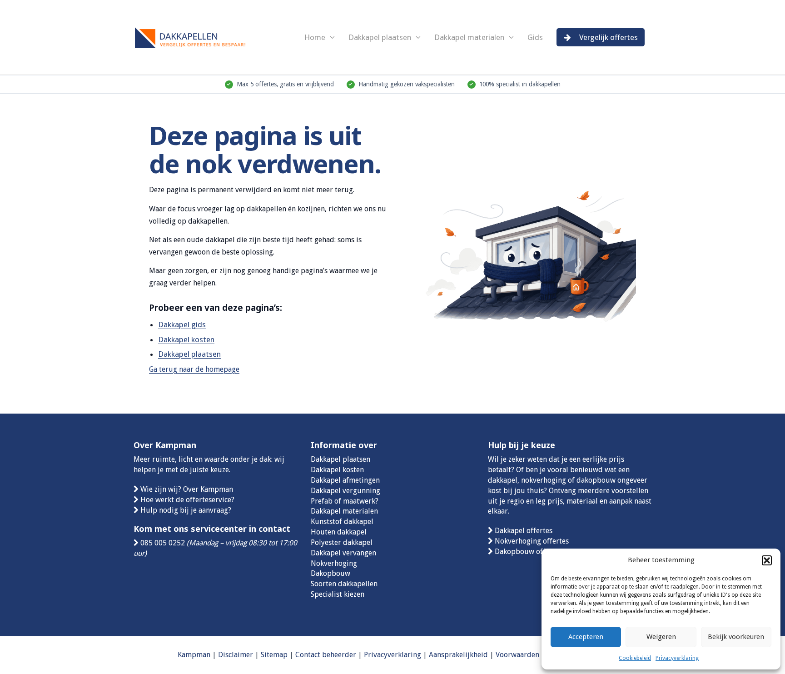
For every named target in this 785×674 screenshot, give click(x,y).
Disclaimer (235, 654)
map (280, 654)
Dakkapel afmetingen (345, 480)
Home (314, 37)
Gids (535, 37)
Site (267, 654)
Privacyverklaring (677, 658)
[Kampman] (202, 36)
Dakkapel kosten (186, 339)
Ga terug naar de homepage (194, 369)
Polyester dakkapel (342, 542)
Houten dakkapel (339, 532)
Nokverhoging (334, 563)
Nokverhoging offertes (532, 541)
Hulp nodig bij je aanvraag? (185, 510)
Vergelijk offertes (608, 37)
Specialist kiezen (337, 594)
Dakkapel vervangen (343, 553)
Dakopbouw (330, 573)
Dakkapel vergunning (345, 490)
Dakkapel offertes (523, 530)
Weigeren (661, 637)
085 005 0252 (162, 543)
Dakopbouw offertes (528, 551)
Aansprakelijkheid (458, 654)
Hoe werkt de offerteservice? (187, 499)
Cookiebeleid (635, 658)
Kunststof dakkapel (342, 521)
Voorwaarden (517, 654)
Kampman (194, 654)
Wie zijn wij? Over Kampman (186, 489)
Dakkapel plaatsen (379, 37)
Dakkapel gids (182, 324)
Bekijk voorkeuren (736, 637)
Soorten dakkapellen (344, 583)
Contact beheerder (325, 654)
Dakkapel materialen (469, 37)
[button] (766, 560)
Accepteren (585, 637)
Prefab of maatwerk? (344, 501)
